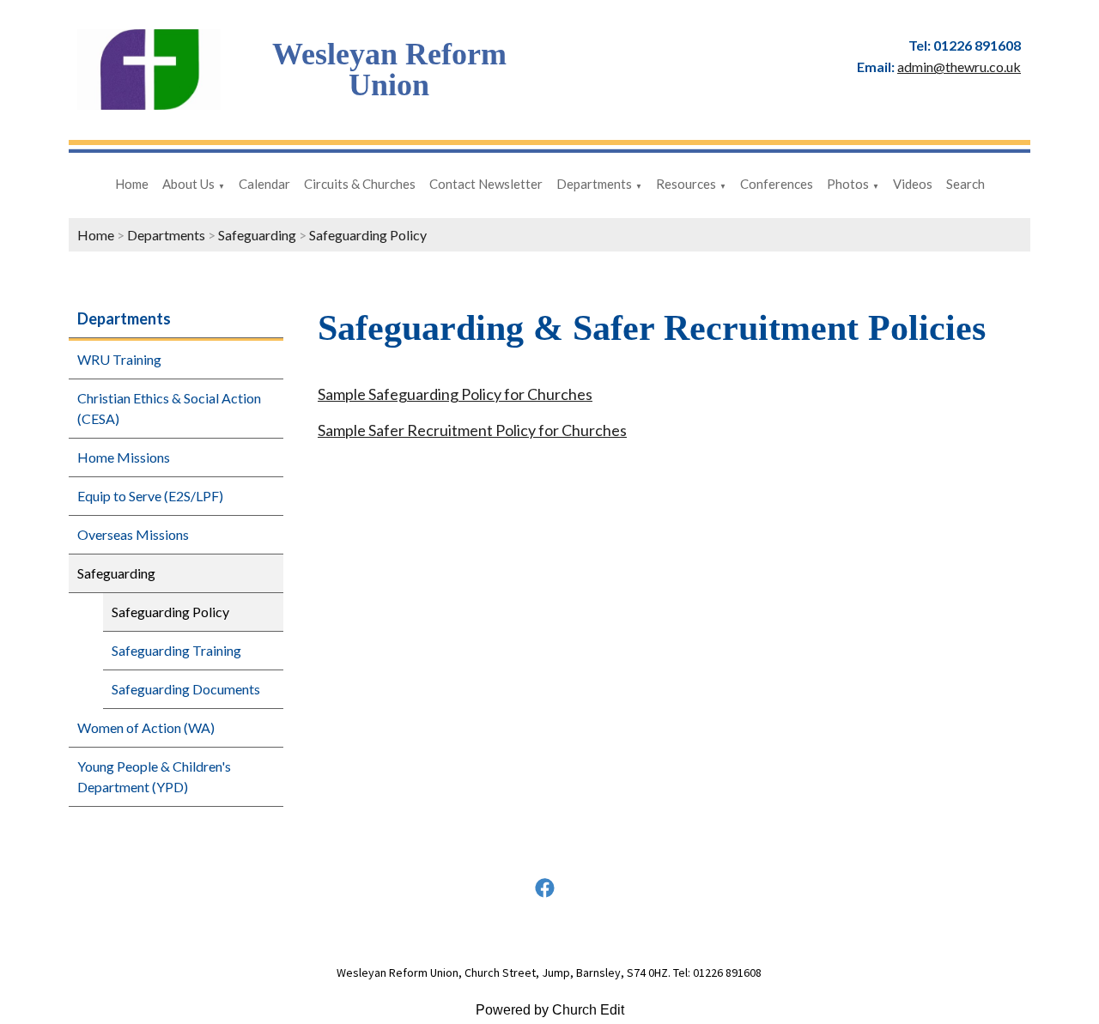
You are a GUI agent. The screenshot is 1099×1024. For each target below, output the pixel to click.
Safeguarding (257, 235)
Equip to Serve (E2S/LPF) (150, 496)
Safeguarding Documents (186, 689)
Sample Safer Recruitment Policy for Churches (472, 430)
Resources (686, 183)
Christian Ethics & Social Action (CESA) (169, 408)
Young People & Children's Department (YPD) (154, 776)
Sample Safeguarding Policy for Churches (455, 394)
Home (132, 183)
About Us (188, 183)
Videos (912, 183)
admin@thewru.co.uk (959, 66)
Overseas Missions (133, 534)
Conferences (776, 183)
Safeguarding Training (176, 650)
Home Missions (123, 457)
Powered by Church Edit (550, 1010)
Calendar (264, 183)
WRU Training (119, 359)
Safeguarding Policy (368, 235)
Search (965, 183)
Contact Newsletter (486, 183)
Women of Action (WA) (146, 727)
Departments (594, 183)
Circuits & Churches (360, 183)
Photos (848, 183)
